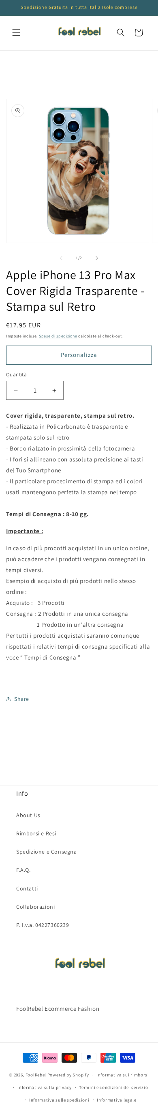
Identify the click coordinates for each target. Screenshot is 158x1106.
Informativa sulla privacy (44, 1087)
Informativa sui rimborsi (122, 1075)
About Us (28, 815)
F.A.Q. (23, 869)
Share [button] (21, 698)
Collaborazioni (35, 906)
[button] (16, 32)
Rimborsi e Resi (36, 833)
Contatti (27, 888)
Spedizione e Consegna (46, 851)
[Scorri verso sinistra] (61, 258)
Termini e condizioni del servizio (113, 1087)
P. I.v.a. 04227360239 (42, 925)
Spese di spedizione (58, 336)
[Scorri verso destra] (97, 258)
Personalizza (79, 355)
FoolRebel (36, 1075)
